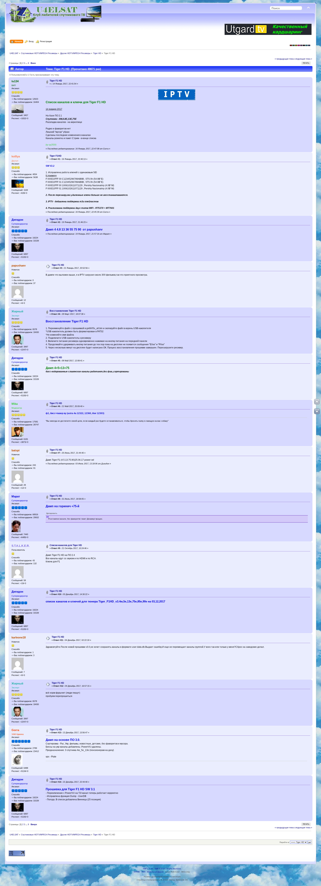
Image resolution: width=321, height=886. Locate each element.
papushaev (19, 265)
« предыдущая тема (284, 59)
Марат (16, 496)
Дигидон (17, 219)
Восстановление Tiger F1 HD (65, 311)
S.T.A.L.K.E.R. (21, 545)
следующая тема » (303, 59)
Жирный (17, 311)
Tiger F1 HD (56, 80)
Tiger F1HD (55, 156)
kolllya (16, 156)
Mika (15, 403)
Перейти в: (284, 842)
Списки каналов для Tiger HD (66, 545)
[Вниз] (317, 411)
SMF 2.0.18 (148, 869)
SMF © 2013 (160, 869)
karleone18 (19, 637)
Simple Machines (173, 869)
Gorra (15, 730)
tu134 (15, 81)
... (27, 63)
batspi (16, 450)
